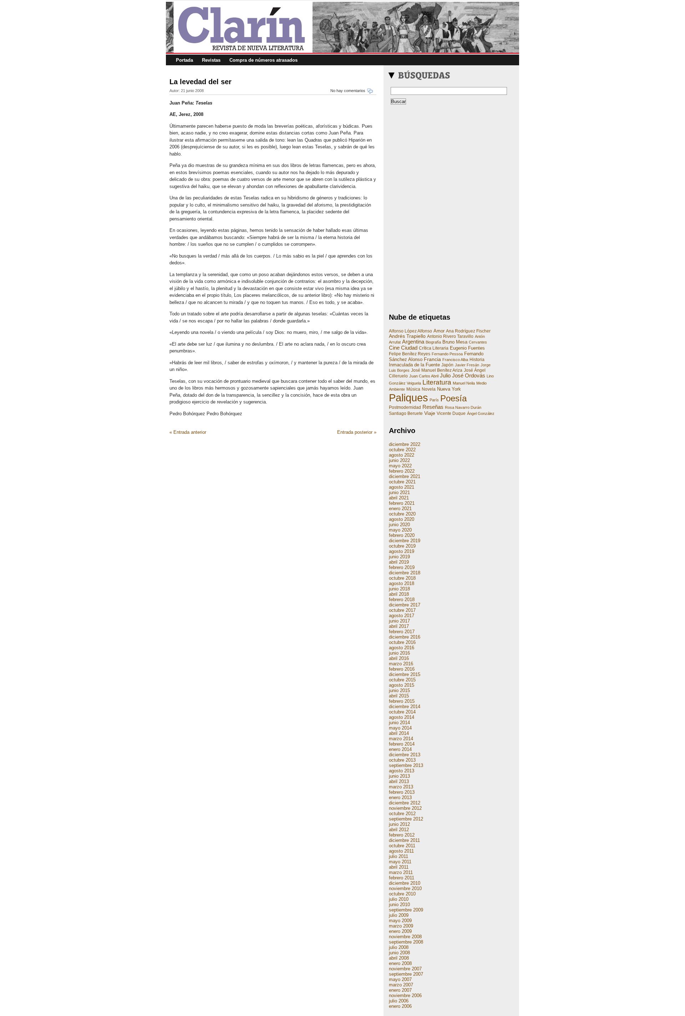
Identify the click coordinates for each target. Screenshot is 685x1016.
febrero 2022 (402, 471)
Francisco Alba (455, 359)
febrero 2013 (402, 792)
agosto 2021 (401, 487)
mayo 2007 (400, 979)
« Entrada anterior (187, 432)
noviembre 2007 (405, 968)
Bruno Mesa (454, 342)
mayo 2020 (400, 530)
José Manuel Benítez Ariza (436, 370)
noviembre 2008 (405, 936)
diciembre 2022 (404, 444)
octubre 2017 (402, 610)
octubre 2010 (402, 893)
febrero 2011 (401, 877)
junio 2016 (399, 653)
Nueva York (449, 389)
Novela (429, 389)
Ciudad (409, 348)
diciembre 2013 (404, 754)
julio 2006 (399, 1001)
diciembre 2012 (404, 803)
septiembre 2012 (406, 819)
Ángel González (480, 413)
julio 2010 (399, 899)
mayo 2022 (400, 465)
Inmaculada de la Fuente (414, 364)
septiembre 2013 (406, 765)
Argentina (413, 342)
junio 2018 (399, 588)
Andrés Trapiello (407, 336)
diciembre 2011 (404, 840)
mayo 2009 (400, 920)
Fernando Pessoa (447, 354)
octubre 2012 (402, 813)
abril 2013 (399, 781)
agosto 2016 (401, 647)
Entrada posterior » (356, 432)
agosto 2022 (401, 455)
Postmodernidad (405, 407)
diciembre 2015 (404, 674)
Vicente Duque (451, 413)
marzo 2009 (401, 926)
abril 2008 (399, 958)
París (434, 400)
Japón (447, 364)
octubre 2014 (402, 712)
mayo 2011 (400, 861)
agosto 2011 (401, 851)
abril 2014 (399, 733)
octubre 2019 (402, 546)
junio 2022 (399, 460)
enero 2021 (400, 508)
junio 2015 (399, 690)
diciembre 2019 (404, 540)
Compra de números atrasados (263, 60)
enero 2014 (400, 749)
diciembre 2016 (404, 637)
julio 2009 (399, 915)
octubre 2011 (402, 845)
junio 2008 (399, 952)
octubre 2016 (402, 642)
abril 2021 (399, 498)
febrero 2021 (402, 503)
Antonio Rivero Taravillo (450, 336)
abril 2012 (399, 829)
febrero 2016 (402, 669)
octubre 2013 (402, 760)
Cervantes (478, 342)
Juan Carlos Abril (423, 376)
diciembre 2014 (404, 706)
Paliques (408, 397)
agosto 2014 (401, 717)
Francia (432, 359)
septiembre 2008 (406, 942)
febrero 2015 (402, 701)
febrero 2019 (402, 567)
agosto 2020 (401, 519)
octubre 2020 (402, 514)
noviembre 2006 (405, 995)
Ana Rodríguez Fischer (468, 331)
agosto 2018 (401, 583)
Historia (477, 359)
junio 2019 (399, 556)
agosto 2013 (401, 770)
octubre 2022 (402, 449)
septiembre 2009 (406, 910)
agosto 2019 (401, 551)
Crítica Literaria (433, 348)
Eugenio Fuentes (467, 348)
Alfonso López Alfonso (410, 331)
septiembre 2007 (406, 974)
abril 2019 (399, 562)
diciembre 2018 (404, 572)
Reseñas (432, 407)
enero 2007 (400, 990)
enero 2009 (400, 931)
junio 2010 (399, 904)
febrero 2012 (402, 835)
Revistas (211, 60)
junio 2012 (399, 824)
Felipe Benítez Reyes (409, 353)
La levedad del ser (200, 82)
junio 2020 (399, 524)
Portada (184, 60)
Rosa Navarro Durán (463, 407)
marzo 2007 (401, 984)
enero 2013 (400, 797)
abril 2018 (399, 594)
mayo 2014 (400, 728)
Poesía (453, 398)
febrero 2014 (402, 744)
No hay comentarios (347, 90)
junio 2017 (399, 621)
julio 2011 (398, 856)
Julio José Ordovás (462, 376)
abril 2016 (399, 658)
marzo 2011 (401, 872)
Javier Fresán (467, 365)
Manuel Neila (464, 383)
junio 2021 (399, 492)
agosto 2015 (401, 685)
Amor (439, 331)
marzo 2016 (401, 663)
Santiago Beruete (406, 413)
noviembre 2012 (405, 808)
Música (413, 389)
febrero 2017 (402, 631)
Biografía (433, 342)
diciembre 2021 (404, 476)
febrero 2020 (402, 535)
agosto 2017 (401, 615)
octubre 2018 (402, 578)
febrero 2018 (402, 599)
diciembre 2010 (404, 883)
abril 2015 (399, 695)
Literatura (436, 382)
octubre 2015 (402, 679)
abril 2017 (399, 626)
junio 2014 (399, 722)
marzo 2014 (401, 738)
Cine (394, 348)
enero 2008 (400, 963)
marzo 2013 (401, 786)
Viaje (429, 413)
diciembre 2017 (404, 605)
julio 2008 (399, 947)
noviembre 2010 (405, 888)
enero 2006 (400, 1006)
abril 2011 (399, 867)
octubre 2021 (402, 481)
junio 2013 (399, 776)
